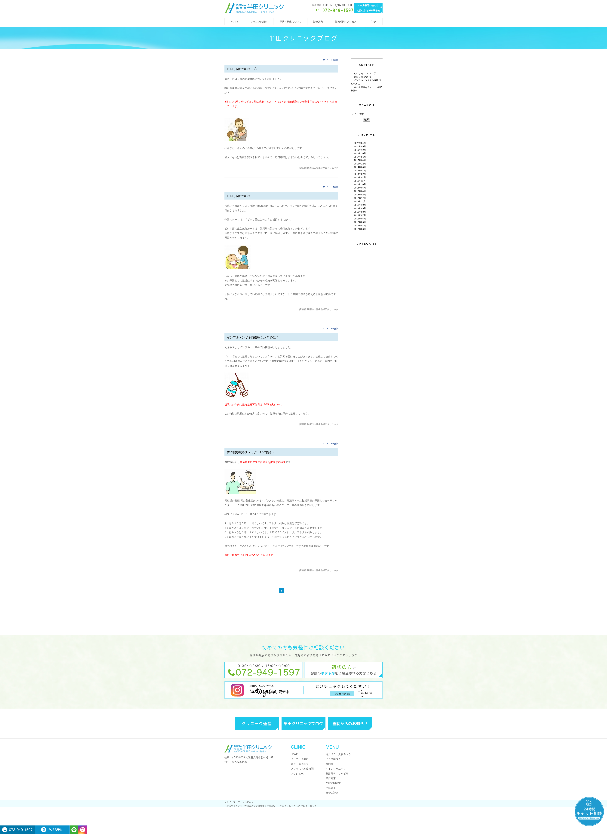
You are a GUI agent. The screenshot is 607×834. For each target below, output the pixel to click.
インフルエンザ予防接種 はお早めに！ (253, 337)
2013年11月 (360, 181)
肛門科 (329, 764)
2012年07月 (360, 215)
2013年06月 (360, 188)
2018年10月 (360, 153)
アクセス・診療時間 (302, 768)
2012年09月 (360, 208)
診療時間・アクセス (345, 21)
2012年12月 (360, 198)
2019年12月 (360, 150)
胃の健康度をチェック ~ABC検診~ (250, 452)
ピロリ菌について (239, 196)
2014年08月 (360, 167)
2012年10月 (360, 205)
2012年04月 (360, 225)
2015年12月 (360, 164)
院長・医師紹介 (300, 764)
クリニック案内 (300, 759)
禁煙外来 (331, 778)
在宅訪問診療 (333, 783)
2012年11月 (360, 201)
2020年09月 (360, 146)
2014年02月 (360, 174)
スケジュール (298, 773)
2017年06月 (360, 157)
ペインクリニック (336, 768)
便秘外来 (331, 788)
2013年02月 (360, 195)
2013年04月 (360, 191)
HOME (234, 21)
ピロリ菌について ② (242, 69)
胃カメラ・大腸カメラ (338, 754)
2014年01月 (360, 177)
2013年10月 (360, 184)
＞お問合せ (247, 802)
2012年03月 (360, 229)
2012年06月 (360, 219)
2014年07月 (360, 171)
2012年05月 (360, 222)
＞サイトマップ (232, 802)
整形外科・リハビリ (337, 773)
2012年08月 (360, 212)
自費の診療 (332, 792)
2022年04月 (360, 143)
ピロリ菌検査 (333, 759)
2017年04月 (360, 160)
